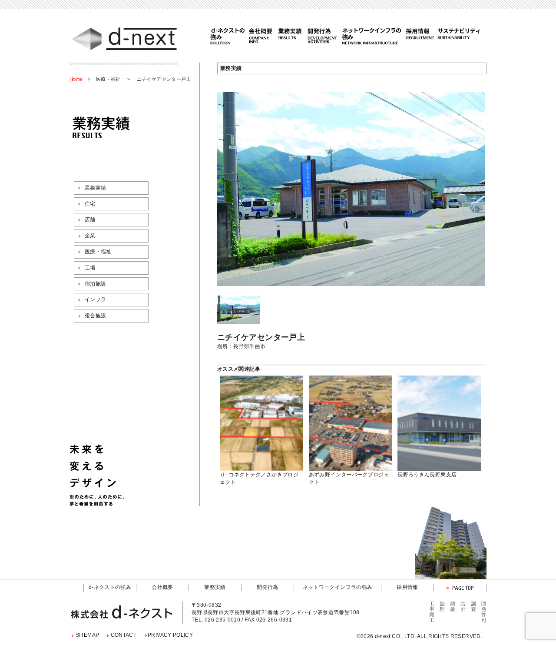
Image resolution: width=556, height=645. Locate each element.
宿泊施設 (95, 284)
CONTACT (124, 635)
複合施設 (95, 316)
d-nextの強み (228, 35)
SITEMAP (87, 635)
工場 (90, 268)
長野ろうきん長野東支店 (427, 475)
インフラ (95, 299)
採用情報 (419, 35)
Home (76, 79)
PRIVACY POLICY (170, 635)
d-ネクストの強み (110, 587)
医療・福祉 (108, 79)
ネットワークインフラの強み (372, 35)
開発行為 (324, 35)
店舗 (90, 219)
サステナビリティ (457, 35)
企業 (90, 236)
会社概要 (260, 35)
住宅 (90, 204)
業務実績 (290, 35)
